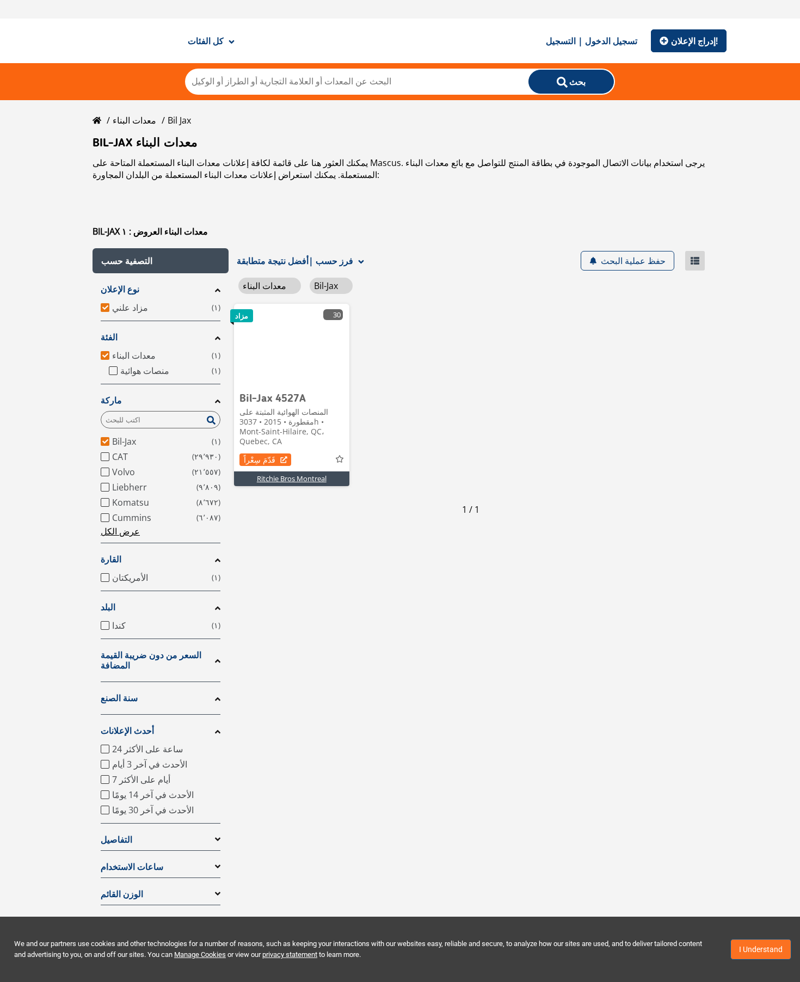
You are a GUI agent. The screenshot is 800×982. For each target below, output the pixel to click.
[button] (161, 260)
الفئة (109, 337)
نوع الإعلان (120, 289)
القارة (111, 559)
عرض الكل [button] (120, 531)
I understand (761, 949)
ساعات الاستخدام (132, 866)
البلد (108, 607)
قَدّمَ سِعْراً (259, 460)
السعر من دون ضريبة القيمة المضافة (151, 660)
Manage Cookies (200, 954)
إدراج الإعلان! (694, 41)
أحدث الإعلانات (127, 730)
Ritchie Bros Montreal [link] (292, 478)
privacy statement (289, 954)
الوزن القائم (122, 894)
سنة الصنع (119, 698)
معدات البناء (134, 120)
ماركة (111, 400)
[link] (291, 344)
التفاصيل (116, 839)
